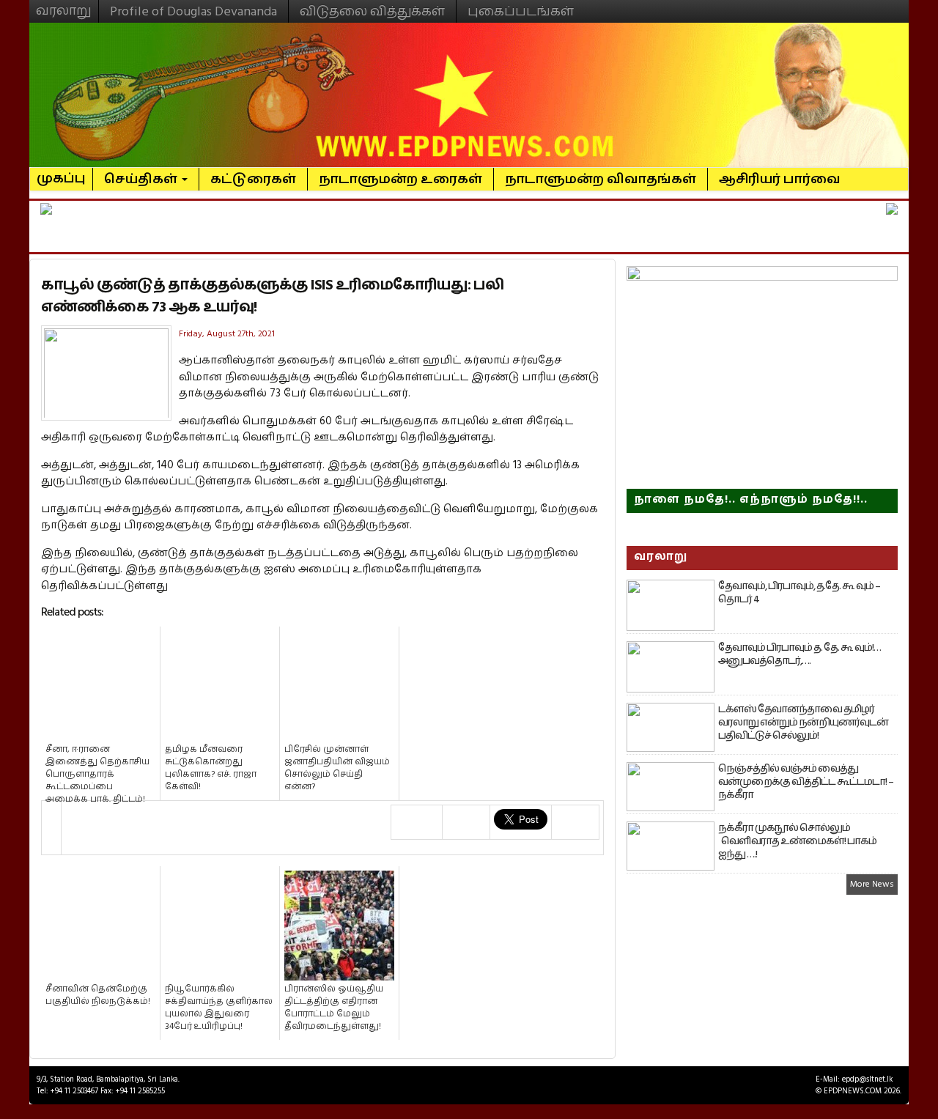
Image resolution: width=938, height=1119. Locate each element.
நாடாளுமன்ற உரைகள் (400, 179)
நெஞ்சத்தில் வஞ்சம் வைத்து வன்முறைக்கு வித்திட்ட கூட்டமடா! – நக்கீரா (805, 781)
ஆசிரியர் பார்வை (780, 179)
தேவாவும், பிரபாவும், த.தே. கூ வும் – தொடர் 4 (799, 593)
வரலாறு (64, 4)
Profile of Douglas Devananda (193, 11)
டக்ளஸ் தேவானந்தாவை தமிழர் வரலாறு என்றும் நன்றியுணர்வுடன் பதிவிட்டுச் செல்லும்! (803, 722)
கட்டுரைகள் (253, 179)
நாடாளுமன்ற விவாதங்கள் (600, 179)
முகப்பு (61, 172)
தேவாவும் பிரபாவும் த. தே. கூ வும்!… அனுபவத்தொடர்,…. (799, 654)
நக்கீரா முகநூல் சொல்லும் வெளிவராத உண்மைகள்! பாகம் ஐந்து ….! (797, 841)
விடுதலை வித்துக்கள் (372, 11)
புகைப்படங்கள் (521, 11)
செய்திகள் (142, 179)
